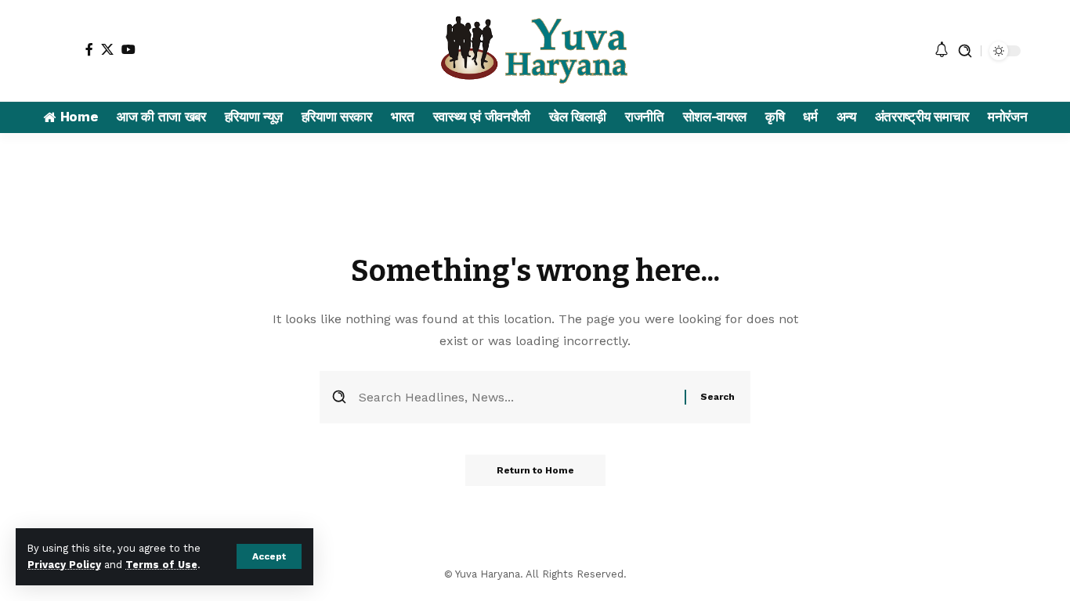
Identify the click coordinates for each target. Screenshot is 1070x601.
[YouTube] (128, 49)
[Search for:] (516, 397)
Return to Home (535, 470)
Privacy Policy (64, 564)
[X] (107, 49)
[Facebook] (89, 49)
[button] (269, 556)
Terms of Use (161, 564)
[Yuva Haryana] (535, 51)
